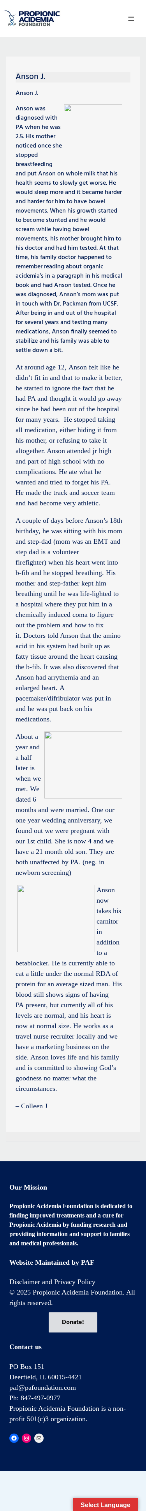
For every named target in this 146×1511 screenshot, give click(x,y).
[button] (131, 18)
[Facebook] (14, 1438)
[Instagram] (26, 1438)
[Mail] (39, 1438)
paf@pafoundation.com (42, 1387)
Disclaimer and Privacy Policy (52, 1282)
